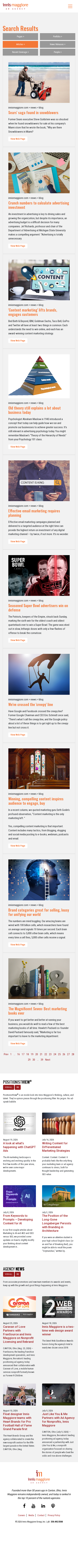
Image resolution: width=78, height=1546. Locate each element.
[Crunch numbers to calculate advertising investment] (39, 172)
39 (42, 1059)
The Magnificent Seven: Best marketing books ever (37, 1011)
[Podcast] (53, 1506)
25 (59, 1054)
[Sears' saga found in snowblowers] (39, 82)
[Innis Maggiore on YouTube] (33, 1506)
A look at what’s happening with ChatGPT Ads (19, 1147)
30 (33, 1059)
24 (55, 1054)
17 (23, 1054)
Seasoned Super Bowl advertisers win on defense (38, 608)
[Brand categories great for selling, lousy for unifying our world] (39, 879)
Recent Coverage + (20, 52)
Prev (6, 1054)
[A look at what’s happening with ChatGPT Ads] (19, 1123)
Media (31, 1515)
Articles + (20, 44)
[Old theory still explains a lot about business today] (39, 376)
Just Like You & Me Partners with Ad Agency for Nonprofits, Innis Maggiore (58, 1419)
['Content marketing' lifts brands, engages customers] (39, 280)
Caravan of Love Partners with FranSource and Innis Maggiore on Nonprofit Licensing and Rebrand (18, 1334)
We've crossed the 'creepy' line (30, 704)
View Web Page (18, 139)
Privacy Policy (54, 1515)
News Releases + (57, 44)
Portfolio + (57, 36)
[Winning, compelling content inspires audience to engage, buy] (39, 768)
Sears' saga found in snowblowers (33, 112)
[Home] (15, 6)
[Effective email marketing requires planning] (39, 480)
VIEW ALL (8, 1087)
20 (36, 1054)
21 (41, 1054)
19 (32, 1054)
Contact (40, 1515)
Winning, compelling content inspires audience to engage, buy (35, 801)
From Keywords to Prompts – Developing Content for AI (18, 1219)
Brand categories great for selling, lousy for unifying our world (38, 912)
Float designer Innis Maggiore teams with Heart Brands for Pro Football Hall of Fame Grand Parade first (17, 1421)
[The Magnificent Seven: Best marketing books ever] (39, 978)
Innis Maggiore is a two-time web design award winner (58, 1330)
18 (27, 1054)
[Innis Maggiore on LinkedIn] (43, 1506)
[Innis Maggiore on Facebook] (24, 1506)
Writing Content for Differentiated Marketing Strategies (56, 1147)
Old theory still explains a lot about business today (34, 410)
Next (47, 1059)
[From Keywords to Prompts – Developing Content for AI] (19, 1196)
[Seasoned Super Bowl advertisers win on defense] (39, 575)
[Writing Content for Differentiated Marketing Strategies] (58, 1123)
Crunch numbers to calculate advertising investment (38, 205)
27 (68, 1054)
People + (57, 52)
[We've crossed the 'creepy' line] (39, 674)
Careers (21, 1515)
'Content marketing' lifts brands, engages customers (32, 312)
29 (29, 1059)
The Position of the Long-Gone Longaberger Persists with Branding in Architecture (56, 1223)
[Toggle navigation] (70, 6)
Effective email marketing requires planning (34, 513)
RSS (18, 1087)
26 (64, 1054)
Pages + (20, 36)
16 (18, 1054)
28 (73, 1054)
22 (45, 1054)
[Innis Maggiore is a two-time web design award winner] (58, 1306)
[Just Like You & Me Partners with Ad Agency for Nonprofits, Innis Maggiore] (58, 1394)
